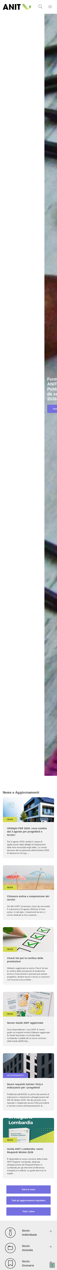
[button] (28, 1233)
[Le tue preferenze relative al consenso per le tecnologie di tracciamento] (52, 1265)
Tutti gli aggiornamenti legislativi (29, 1200)
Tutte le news (28, 1189)
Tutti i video (28, 1211)
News (10, 819)
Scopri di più (15, 409)
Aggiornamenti (15, 1075)
